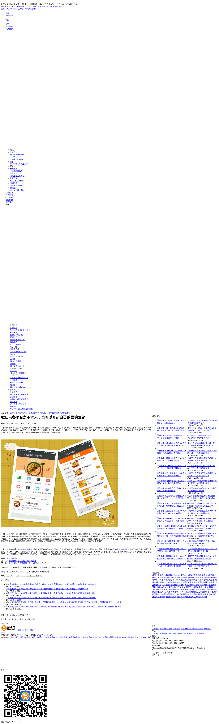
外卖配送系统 (169, 575)
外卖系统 (192, 597)
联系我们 (199, 629)
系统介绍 (9, 193)
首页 (7, 24)
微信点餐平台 (26, 549)
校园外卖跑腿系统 (189, 594)
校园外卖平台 (198, 587)
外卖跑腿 (9, 197)
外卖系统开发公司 (171, 580)
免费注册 (9, 15)
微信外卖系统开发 (184, 582)
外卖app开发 (161, 587)
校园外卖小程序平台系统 (181, 592)
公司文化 (184, 629)
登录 (7, 13)
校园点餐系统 (157, 575)
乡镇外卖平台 (201, 597)
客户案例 (9, 195)
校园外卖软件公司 (174, 594)
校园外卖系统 (197, 582)
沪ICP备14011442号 (45, 635)
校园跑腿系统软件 (204, 594)
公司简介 (176, 629)
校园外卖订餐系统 (159, 594)
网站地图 (14, 637)
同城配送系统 (184, 580)
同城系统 (178, 633)
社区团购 (171, 633)
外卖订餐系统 (157, 578)
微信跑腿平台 (187, 587)
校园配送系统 (171, 597)
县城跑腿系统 (211, 575)
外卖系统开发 (191, 575)
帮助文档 (22, 6)
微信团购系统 (182, 590)
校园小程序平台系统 (168, 582)
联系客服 (10, 6)
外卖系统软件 (182, 578)
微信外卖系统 (178, 585)
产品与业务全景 (33, 6)
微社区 (185, 633)
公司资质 (192, 629)
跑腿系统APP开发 (192, 585)
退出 (7, 20)
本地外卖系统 (157, 590)
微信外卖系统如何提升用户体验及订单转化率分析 (68, 589)
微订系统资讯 (21, 413)
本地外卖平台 (180, 575)
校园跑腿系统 (193, 590)
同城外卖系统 (208, 582)
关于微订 (9, 202)
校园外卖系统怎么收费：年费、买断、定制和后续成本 (74, 598)
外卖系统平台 (195, 580)
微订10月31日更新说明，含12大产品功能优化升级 (29, 563)
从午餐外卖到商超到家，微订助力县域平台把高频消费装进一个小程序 (93, 602)
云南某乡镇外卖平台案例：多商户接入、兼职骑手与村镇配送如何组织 (93, 607)
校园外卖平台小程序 (117, 637)
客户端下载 (57, 6)
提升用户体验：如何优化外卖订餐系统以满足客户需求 (74, 593)
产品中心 (155, 633)
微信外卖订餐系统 (209, 592)
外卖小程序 (204, 585)
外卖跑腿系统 (205, 578)
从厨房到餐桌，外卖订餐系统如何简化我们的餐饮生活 (74, 584)
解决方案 (9, 29)
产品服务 (9, 27)
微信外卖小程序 (170, 578)
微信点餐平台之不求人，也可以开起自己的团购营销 (49, 413)
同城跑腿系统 (193, 578)
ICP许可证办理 (46, 6)
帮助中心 (207, 629)
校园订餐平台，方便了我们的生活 (22, 561)
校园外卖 (9, 200)
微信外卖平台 (182, 597)
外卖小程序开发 (170, 590)
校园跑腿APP (196, 592)
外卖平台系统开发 (174, 587)
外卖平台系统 (207, 580)
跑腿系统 (201, 575)
